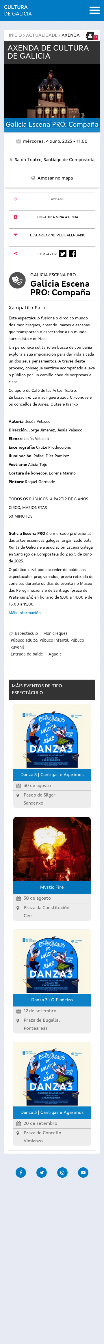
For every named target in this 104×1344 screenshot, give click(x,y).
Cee (28, 916)
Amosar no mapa (55, 178)
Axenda (71, 35)
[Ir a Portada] (18, 12)
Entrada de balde (27, 654)
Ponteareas (36, 1028)
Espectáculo (26, 634)
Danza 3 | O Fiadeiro (52, 1000)
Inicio (15, 35)
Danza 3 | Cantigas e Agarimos (52, 775)
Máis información (25, 613)
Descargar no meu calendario (58, 235)
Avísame (58, 199)
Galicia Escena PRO (53, 275)
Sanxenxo (33, 803)
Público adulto (24, 641)
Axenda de (48, 53)
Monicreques (55, 634)
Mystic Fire (52, 887)
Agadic (55, 654)
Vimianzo (33, 1141)
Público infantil (54, 641)
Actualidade (41, 35)
